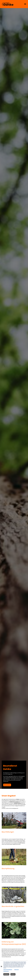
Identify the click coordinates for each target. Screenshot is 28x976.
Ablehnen (13, 974)
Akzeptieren (6, 974)
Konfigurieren (6, 971)
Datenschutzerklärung (7, 969)
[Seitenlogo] (7, 4)
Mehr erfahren (7, 785)
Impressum (16, 969)
